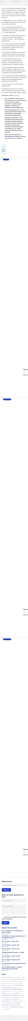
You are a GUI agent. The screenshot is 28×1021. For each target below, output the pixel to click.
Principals (21, 995)
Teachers (21, 1007)
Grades (17, 987)
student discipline (10, 1003)
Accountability (6, 977)
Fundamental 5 (19, 985)
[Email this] (3, 145)
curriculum (12, 983)
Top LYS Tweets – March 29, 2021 (11, 956)
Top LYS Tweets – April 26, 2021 (10, 945)
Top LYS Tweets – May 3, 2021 (10, 941)
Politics (17, 993)
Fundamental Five (8, 987)
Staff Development (18, 1001)
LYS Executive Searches (15, 991)
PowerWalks (6, 995)
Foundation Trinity (10, 985)
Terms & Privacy (14, 1018)
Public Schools (6, 997)
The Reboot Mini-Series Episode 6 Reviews (14, 963)
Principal (14, 995)
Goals (15, 987)
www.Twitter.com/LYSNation (12, 136)
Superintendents (5, 1007)
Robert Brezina (16, 997)
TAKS (10, 1007)
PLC (14, 993)
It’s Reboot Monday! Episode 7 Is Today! (13, 952)
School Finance (10, 999)
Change (8, 979)
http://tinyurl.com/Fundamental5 (14, 107)
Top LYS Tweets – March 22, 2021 (11, 959)
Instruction (6, 989)
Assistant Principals (16, 977)
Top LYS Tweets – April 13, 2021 (10, 948)
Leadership (17, 989)
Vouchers (7, 1009)
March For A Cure (9, 993)
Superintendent (15, 1005)
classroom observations (18, 979)
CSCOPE (8, 983)
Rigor (11, 997)
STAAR (11, 1001)
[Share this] (3, 148)
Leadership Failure (6, 991)
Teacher (14, 1007)
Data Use (17, 983)
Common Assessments (7, 981)
